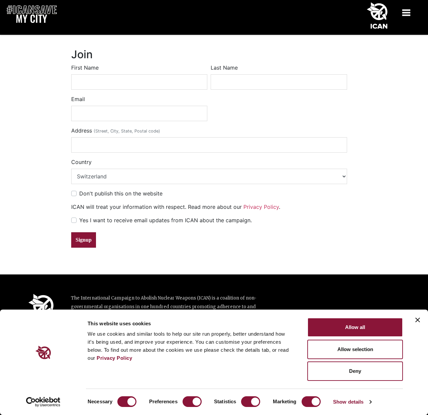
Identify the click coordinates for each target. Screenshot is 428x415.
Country (81, 162)
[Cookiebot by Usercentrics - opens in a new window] (43, 402)
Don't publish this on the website (121, 193)
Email (78, 99)
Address (115, 130)
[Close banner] (417, 320)
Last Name (224, 67)
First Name (85, 67)
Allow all (355, 327)
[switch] (192, 401)
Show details (348, 402)
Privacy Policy (114, 358)
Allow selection (355, 349)
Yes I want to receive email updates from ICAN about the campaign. (165, 220)
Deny (355, 371)
